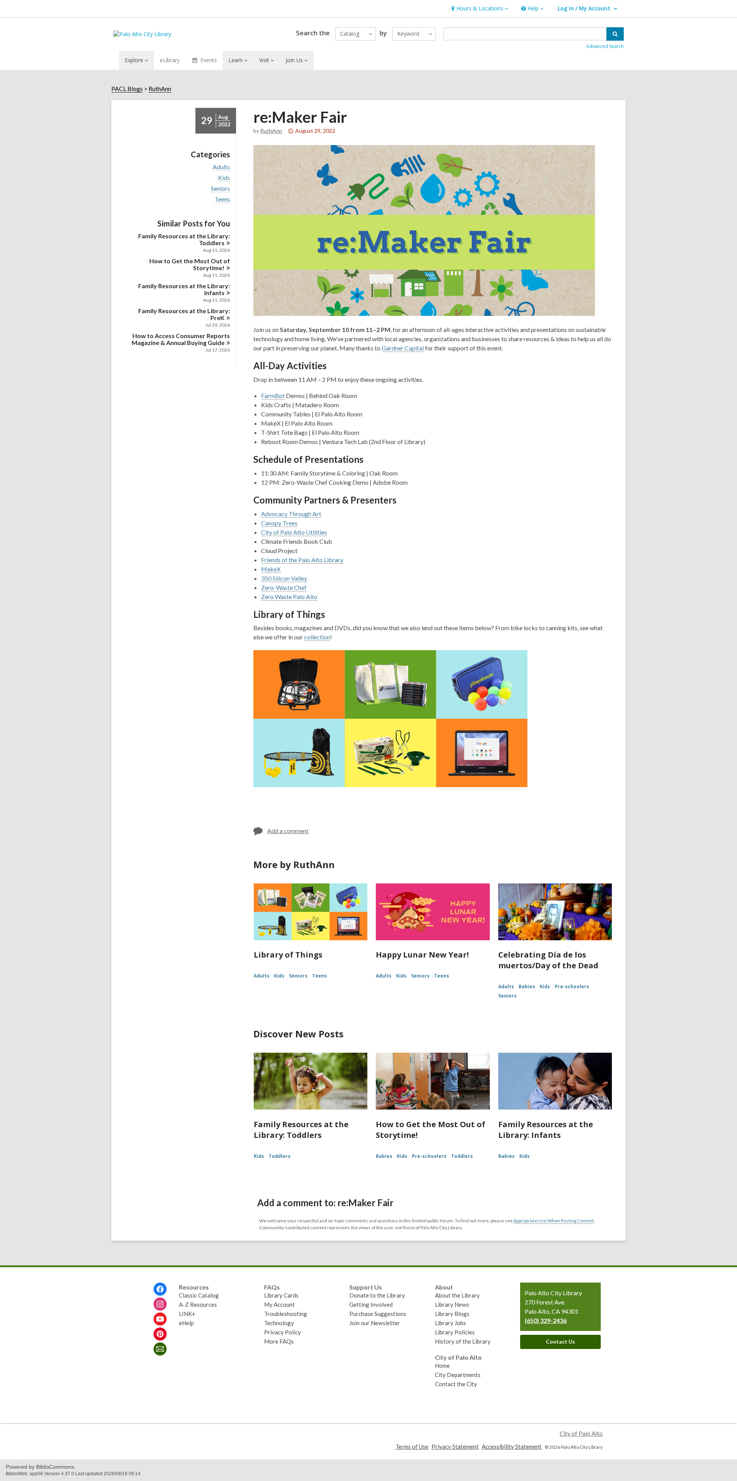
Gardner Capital (403, 348)
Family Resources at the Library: (184, 239)
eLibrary (170, 60)
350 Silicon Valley (284, 578)
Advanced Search (605, 46)
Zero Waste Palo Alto (289, 597)
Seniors (220, 188)
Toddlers (280, 1156)
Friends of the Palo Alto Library (302, 560)
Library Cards (281, 1295)
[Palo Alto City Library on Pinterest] (160, 1334)
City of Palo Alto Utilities (294, 532)
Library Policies (455, 1332)
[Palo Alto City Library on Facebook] (160, 1289)
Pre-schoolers (572, 986)
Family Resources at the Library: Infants (545, 1129)
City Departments (458, 1374)
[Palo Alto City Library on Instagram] (160, 1304)
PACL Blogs (127, 88)
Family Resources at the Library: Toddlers (301, 1129)
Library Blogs (452, 1313)
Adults (221, 167)
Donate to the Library (377, 1295)
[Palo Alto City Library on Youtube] (160, 1319)
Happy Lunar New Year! (422, 954)
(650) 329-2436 (546, 1320)
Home (442, 1365)
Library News (452, 1304)
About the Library (457, 1295)
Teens (222, 199)
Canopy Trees (279, 523)
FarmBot (273, 395)
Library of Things (288, 954)
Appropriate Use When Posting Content (553, 1220)
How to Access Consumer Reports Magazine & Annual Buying (181, 339)
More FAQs (279, 1341)
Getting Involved (371, 1304)
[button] (479, 8)
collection (317, 637)
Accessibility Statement (512, 1446)
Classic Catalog (199, 1295)
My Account (279, 1304)
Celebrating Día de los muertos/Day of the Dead (548, 960)
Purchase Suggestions (377, 1313)
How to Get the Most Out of (189, 264)
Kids (224, 178)
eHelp (186, 1322)
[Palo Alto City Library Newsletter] (160, 1349)
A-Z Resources (198, 1304)
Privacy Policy (282, 1332)
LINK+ (187, 1313)
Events (208, 60)
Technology (279, 1322)
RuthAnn (160, 88)
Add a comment (288, 830)
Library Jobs (450, 1322)
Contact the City (456, 1383)
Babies (527, 986)
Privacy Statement (455, 1446)
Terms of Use (411, 1446)
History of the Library (463, 1341)
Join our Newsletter (374, 1322)
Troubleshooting (285, 1313)
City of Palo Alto (581, 1433)
